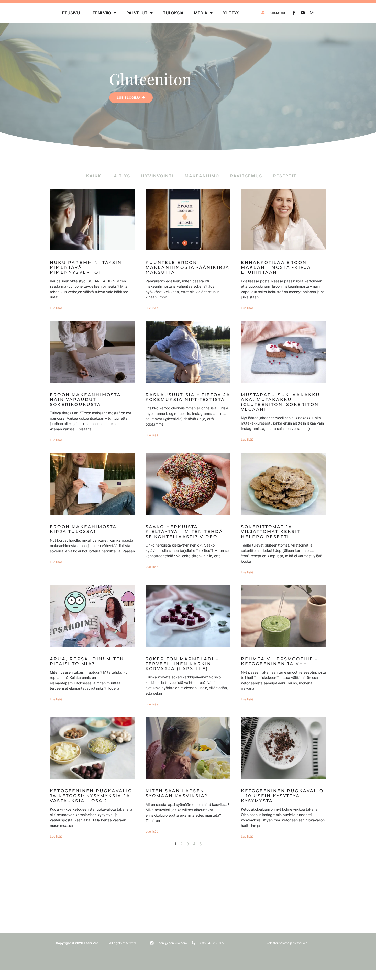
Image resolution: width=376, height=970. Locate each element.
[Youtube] (303, 13)
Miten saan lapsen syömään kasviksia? (177, 793)
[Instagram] (312, 13)
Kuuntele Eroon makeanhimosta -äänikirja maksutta (188, 267)
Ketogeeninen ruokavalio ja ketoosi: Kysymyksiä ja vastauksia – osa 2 (91, 795)
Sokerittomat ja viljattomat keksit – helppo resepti (273, 531)
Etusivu (71, 12)
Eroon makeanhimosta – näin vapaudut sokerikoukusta (88, 399)
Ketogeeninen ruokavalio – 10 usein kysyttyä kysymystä (282, 795)
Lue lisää (56, 308)
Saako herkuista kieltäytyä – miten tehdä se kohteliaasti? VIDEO (184, 531)
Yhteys (231, 12)
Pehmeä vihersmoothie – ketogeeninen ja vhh (279, 661)
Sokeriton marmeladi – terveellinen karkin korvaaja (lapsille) (182, 663)
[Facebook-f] (294, 13)
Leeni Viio (100, 12)
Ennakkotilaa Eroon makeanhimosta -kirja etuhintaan (276, 267)
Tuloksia (173, 12)
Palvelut (137, 12)
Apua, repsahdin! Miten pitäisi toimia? (87, 661)
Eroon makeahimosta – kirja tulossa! (85, 529)
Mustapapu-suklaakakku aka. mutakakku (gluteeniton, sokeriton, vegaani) (280, 402)
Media (200, 12)
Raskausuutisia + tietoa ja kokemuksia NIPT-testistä (188, 397)
